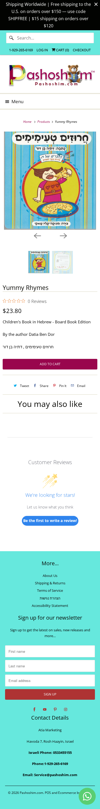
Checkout (82, 49)
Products (44, 121)
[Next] (63, 235)
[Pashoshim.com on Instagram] (65, 709)
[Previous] (37, 235)
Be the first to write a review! (50, 520)
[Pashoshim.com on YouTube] (44, 709)
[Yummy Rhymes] (50, 181)
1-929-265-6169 (21, 49)
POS (48, 792)
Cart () (62, 49)
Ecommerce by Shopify (75, 792)
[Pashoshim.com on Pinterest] (55, 709)
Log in (42, 49)
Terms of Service (50, 590)
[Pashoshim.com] (50, 76)
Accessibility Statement (50, 605)
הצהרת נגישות (50, 598)
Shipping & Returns (50, 583)
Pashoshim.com (31, 792)
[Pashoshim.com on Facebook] (34, 709)
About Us (50, 575)
